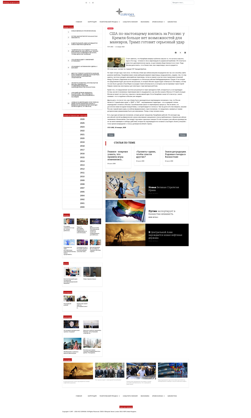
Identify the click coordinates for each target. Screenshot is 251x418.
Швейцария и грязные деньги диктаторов (71, 352)
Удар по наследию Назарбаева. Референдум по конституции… (82, 229)
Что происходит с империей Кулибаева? (82, 60)
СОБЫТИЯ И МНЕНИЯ (130, 22)
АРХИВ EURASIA (157, 22)
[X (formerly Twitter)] (180, 52)
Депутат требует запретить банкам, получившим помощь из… (92, 332)
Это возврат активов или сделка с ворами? (84, 67)
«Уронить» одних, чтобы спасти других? (146, 154)
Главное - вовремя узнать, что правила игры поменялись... (117, 155)
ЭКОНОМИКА (145, 22)
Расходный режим (67, 304)
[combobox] (182, 3)
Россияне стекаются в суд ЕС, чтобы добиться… (69, 228)
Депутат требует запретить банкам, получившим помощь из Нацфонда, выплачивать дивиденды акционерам (85, 75)
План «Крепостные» (89, 279)
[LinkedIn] (185, 52)
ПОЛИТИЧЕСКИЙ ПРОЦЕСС (109, 22)
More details (153, 193)
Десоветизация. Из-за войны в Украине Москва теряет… (95, 249)
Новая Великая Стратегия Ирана (83, 31)
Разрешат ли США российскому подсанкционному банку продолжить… (70, 251)
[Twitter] (89, 3)
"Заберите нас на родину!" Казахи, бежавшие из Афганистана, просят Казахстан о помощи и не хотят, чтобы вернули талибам (84, 52)
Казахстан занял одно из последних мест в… (82, 306)
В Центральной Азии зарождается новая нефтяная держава (84, 43)
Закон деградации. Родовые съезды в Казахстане (175, 154)
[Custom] (93, 3)
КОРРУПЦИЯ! (92, 22)
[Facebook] (86, 3)
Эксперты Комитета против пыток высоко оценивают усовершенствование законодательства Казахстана (84, 85)
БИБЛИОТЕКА (172, 22)
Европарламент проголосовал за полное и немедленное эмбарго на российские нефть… (172, 380)
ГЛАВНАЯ (79, 22)
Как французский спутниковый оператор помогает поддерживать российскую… (94, 231)
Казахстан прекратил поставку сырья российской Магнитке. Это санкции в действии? (138, 383)
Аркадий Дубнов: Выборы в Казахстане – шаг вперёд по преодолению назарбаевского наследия (82, 95)
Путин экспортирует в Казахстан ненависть (84, 36)
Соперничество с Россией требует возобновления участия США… (82, 249)
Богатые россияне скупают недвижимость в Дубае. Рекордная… (91, 351)
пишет (115, 69)
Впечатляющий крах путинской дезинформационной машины (70, 281)
